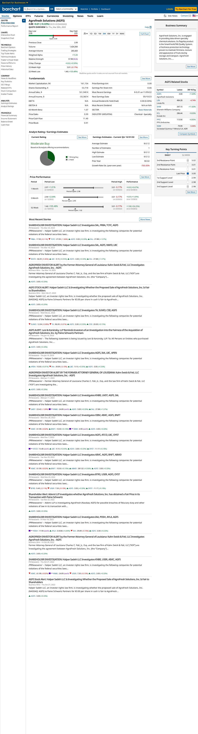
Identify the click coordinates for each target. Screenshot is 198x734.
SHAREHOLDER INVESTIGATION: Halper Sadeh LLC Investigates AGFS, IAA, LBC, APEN (73, 352)
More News (145, 219)
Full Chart (145, 34)
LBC (53, 259)
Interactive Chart (8, 35)
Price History (6, 66)
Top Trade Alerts (7, 53)
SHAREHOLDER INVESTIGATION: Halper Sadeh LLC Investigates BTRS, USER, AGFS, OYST (74, 474)
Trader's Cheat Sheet (9, 60)
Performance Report (9, 26)
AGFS (73, 239)
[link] (148, 27)
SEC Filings (5, 84)
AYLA (54, 531)
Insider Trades (7, 94)
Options (17, 16)
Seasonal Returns (8, 63)
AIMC (33, 429)
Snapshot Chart (7, 38)
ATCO (35, 449)
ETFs (28, 16)
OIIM (76, 429)
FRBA (33, 239)
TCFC (53, 239)
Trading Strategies (8, 50)
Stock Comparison (8, 91)
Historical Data (7, 69)
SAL (91, 239)
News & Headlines (8, 78)
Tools (90, 16)
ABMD (74, 468)
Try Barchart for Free (186, 9)
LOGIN (169, 9)
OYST (91, 449)
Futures (38, 16)
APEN (33, 366)
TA (53, 324)
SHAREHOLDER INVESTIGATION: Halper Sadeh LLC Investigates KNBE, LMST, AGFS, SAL (74, 395)
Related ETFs (6, 87)
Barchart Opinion (8, 47)
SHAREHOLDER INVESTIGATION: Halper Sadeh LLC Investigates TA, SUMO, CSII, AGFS (73, 310)
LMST (33, 409)
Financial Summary (9, 115)
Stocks (5, 16)
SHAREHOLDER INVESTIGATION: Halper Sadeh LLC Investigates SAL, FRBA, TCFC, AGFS (73, 225)
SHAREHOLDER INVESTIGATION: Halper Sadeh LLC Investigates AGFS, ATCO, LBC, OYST (74, 434)
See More (146, 78)
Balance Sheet (7, 121)
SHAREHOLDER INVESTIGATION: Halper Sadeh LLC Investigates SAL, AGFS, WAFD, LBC (73, 245)
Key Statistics (6, 81)
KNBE (55, 409)
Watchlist (84, 9)
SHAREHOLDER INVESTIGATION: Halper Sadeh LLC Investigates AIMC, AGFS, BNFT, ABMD (75, 454)
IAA (52, 366)
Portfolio (94, 9)
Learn (100, 16)
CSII (90, 324)
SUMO (33, 324)
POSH (35, 531)
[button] (195, 16)
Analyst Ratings (7, 106)
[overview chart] (116, 53)
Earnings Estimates (9, 103)
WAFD (33, 259)
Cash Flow (5, 124)
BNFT (53, 429)
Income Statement (9, 118)
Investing (68, 16)
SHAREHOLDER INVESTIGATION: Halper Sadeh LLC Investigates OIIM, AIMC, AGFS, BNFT (74, 415)
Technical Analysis (8, 56)
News (80, 16)
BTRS (33, 488)
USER (52, 488)
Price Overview (8, 22)
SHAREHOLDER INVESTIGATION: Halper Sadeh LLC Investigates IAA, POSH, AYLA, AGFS (73, 517)
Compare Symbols (187, 134)
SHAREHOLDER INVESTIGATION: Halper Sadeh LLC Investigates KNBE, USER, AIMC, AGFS (75, 559)
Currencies (53, 16)
